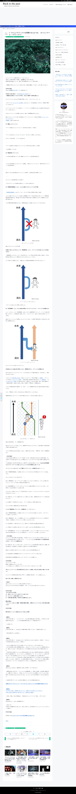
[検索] (72, 1)
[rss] (69, 1)
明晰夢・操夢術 (60, 42)
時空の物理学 (59, 54)
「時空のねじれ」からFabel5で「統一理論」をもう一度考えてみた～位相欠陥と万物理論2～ (63, 76)
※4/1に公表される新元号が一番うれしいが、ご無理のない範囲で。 (20, 692)
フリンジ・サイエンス (61, 59)
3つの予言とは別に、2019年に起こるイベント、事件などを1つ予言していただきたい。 (24, 690)
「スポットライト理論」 (16, 379)
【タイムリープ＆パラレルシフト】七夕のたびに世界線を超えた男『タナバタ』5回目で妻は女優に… (63, 90)
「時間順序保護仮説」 (10, 192)
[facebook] (61, 1)
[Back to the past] (11, 4)
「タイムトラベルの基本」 (18, 102)
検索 (68, 31)
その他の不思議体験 (60, 62)
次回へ (7, 720)
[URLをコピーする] (44, 734)
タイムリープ (59, 40)
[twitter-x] (63, 1)
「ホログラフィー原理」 (12, 381)
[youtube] (68, 1)
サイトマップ (42, 790)
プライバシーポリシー (35, 790)
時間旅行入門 (59, 57)
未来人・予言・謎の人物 (9, 36)
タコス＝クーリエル (23, 93)
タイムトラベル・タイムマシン (18, 36)
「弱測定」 (41, 377)
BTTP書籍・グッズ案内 (61, 64)
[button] (10, 734)
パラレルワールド (60, 47)
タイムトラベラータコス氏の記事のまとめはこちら (23, 715)
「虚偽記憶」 (44, 379)
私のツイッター (14, 90)
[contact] (71, 1)
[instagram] (64, 1)
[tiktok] (66, 1)
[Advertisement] (38, 16)
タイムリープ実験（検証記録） (62, 52)
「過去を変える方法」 (16, 377)
